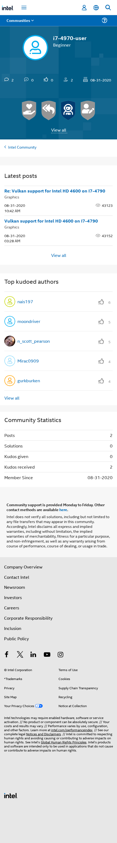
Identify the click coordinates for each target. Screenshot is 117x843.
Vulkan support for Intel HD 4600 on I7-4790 (51, 221)
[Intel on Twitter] (20, 655)
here (63, 509)
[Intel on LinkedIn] (33, 655)
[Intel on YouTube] (47, 655)
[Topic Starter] (88, 110)
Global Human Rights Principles (64, 741)
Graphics (11, 197)
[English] (96, 7)
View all (58, 130)
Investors (13, 597)
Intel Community (22, 147)
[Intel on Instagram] (60, 655)
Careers (11, 608)
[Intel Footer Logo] (11, 795)
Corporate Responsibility (28, 618)
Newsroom (14, 587)
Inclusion (12, 628)
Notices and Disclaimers (43, 733)
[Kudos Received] (29, 110)
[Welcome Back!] (68, 110)
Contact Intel (16, 577)
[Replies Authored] (49, 110)
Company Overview (23, 567)
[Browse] (19, 23)
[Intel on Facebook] (6, 655)
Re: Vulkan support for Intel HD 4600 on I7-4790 (54, 191)
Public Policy (16, 638)
